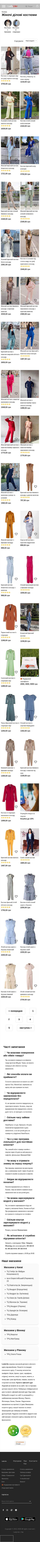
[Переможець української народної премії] (25, 1431)
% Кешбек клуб (24, 1478)
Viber (23, 1243)
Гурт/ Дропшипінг (25, 1475)
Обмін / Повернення (8, 1475)
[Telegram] (16, 1510)
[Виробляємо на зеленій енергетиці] (13, 1430)
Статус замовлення (8, 1469)
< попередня (15, 1011)
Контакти (33, 1461)
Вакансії (22, 1482)
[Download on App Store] (11, 1519)
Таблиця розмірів (25, 1472)
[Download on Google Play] (28, 1519)
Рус (25, 1532)
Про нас (25, 1462)
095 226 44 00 (12, 1249)
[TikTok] (12, 1510)
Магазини (17, 1461)
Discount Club (25, 1155)
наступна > (26, 1028)
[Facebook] (3, 1510)
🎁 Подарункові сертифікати (11, 1485)
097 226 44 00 (22, 1249)
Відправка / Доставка (8, 1472)
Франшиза (5, 1478)
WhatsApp (8, 1246)
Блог (3, 1482)
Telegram (29, 1243)
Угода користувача (7, 1488)
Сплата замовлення (26, 1469)
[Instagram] (7, 1510)
